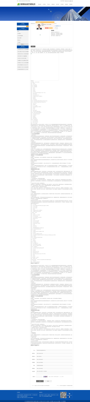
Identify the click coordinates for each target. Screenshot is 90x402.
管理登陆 (64, 401)
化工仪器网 (51, 401)
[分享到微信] (67, 1)
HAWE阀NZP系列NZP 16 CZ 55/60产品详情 (23, 69)
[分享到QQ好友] (72, 1)
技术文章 (57, 4)
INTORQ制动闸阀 (20, 35)
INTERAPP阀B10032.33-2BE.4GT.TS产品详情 (23, 65)
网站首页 (39, 4)
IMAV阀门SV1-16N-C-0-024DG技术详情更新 (23, 67)
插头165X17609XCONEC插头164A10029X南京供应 (42, 385)
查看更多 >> (22, 44)
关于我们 (44, 4)
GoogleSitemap (55, 401)
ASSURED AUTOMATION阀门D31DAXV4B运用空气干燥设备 (22, 58)
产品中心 (48, 4)
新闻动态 (53, 4)
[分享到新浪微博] (69, 1)
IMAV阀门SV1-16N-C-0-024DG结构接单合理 (23, 63)
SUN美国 (19, 42)
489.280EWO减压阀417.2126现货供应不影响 (66, 385)
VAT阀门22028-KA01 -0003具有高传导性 (23, 54)
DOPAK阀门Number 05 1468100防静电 (23, 49)
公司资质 (62, 4)
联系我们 (70, 4)
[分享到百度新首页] (70, 1)
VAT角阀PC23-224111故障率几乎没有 (23, 60)
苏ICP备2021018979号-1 (42, 401)
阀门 (18, 31)
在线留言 (66, 4)
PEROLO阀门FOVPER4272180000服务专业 (23, 52)
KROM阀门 (19, 33)
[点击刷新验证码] (45, 376)
